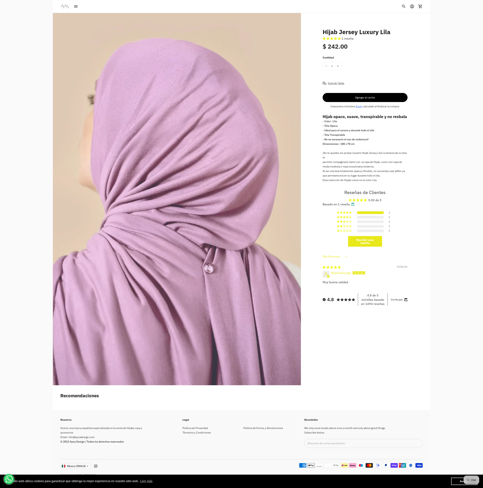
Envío (359, 106)
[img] (332, 267)
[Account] (412, 6)
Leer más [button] (146, 481)
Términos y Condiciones (196, 432)
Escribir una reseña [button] (365, 241)
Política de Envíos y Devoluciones (263, 428)
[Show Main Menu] (76, 6)
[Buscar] (404, 6)
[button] (332, 38)
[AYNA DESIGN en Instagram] (96, 466)
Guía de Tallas (336, 83)
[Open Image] (177, 199)
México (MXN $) (76, 466)
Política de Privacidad (195, 428)
